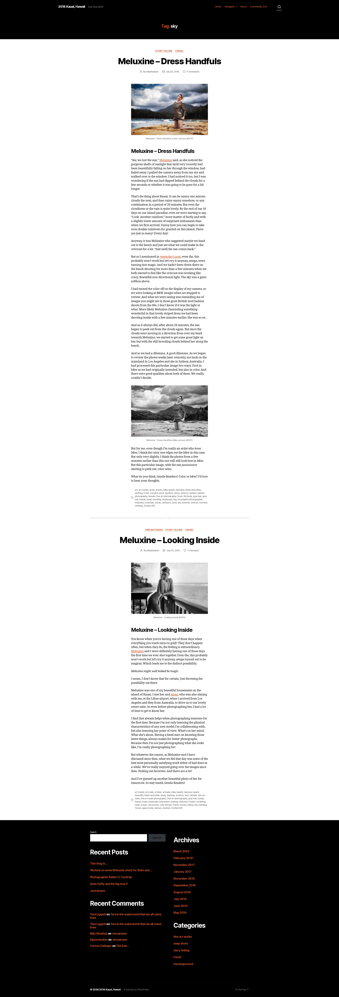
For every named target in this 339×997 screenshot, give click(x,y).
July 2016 (180, 899)
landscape (167, 499)
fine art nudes (154, 530)
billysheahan (152, 71)
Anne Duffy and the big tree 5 (109, 884)
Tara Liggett (98, 914)
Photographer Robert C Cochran (111, 877)
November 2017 (184, 865)
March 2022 (181, 851)
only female (165, 804)
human (138, 801)
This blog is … (99, 863)
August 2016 (182, 892)
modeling (200, 801)
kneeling (157, 499)
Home (218, 6)
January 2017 (182, 871)
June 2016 (180, 906)
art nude (149, 792)
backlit (180, 792)
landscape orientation (159, 801)
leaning (174, 801)
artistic (159, 490)
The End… (122, 945)
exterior (184, 493)
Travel (138, 808)
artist (151, 490)
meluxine (139, 502)
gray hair (197, 496)
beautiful (180, 490)
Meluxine (165, 160)
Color (146, 493)
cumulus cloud (157, 493)
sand (174, 502)
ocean (158, 502)
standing (203, 804)
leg (175, 499)
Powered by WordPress (136, 989)
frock (179, 496)
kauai (149, 499)
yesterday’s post (170, 257)
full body (188, 496)
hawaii (142, 499)
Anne (174, 694)
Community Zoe (258, 6)
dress (177, 493)
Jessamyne (97, 890)
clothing (139, 493)
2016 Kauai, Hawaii (71, 6)
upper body (147, 808)
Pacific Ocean (179, 804)
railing (190, 804)
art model (143, 490)
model (192, 801)
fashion (192, 493)
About (243, 6)
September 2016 (184, 885)
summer (186, 502)
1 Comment (193, 550)
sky (179, 502)
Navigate (229, 6)
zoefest (166, 808)
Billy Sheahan (98, 933)
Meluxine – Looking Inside (169, 540)
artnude (166, 792)
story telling (163, 51)
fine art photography (166, 496)
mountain (149, 502)
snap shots (180, 943)
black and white (193, 490)
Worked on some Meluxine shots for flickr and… (121, 870)
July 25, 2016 (172, 71)
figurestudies (99, 939)
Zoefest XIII (149, 505)
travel (179, 51)
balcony (188, 792)
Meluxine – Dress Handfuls (169, 61)
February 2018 (183, 858)
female (151, 496)
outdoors (166, 502)
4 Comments (193, 71)
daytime (169, 493)
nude (137, 804)
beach (172, 490)
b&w (165, 490)
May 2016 (179, 912)
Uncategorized (183, 964)
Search (93, 832)
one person (153, 804)
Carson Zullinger (101, 945)
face (187, 795)
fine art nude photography (153, 798)
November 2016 (184, 878)
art (136, 490)
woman (194, 502)
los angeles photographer (190, 499)
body (163, 795)
